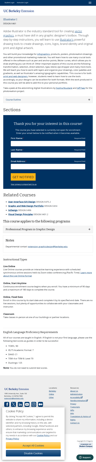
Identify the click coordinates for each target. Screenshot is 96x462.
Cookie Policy (43, 435)
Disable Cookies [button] (33, 453)
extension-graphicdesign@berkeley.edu (48, 246)
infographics (43, 54)
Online (51, 394)
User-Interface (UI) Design (22, 201)
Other (51, 397)
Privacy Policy (12, 438)
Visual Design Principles (20, 214)
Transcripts (75, 407)
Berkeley (52, 391)
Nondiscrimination (78, 400)
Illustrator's (67, 39)
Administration (76, 394)
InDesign (13, 210)
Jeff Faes (81, 88)
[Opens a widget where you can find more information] (85, 457)
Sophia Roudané (64, 88)
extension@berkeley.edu (14, 398)
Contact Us (75, 423)
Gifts (72, 410)
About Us (74, 391)
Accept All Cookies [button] (33, 445)
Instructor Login (22, 3)
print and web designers (15, 76)
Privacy (73, 404)
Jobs (72, 413)
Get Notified (23, 177)
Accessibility (75, 397)
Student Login (9, 3)
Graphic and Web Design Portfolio (26, 206)
